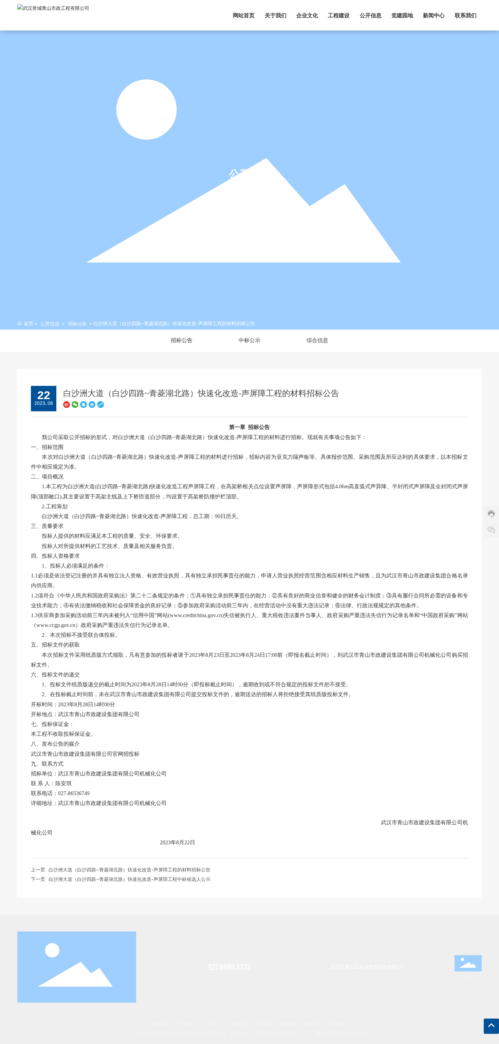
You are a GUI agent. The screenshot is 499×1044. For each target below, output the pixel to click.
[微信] (75, 404)
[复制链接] (100, 404)
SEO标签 (240, 1033)
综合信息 (317, 340)
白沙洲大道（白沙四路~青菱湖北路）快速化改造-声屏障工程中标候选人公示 (129, 879)
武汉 (366, 1033)
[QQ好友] (83, 404)
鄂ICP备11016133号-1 (278, 1033)
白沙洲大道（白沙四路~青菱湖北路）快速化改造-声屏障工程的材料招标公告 (129, 869)
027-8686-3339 (229, 967)
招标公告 (77, 324)
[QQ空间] (92, 404)
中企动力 (348, 1033)
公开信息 (49, 324)
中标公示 (249, 340)
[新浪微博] (66, 404)
